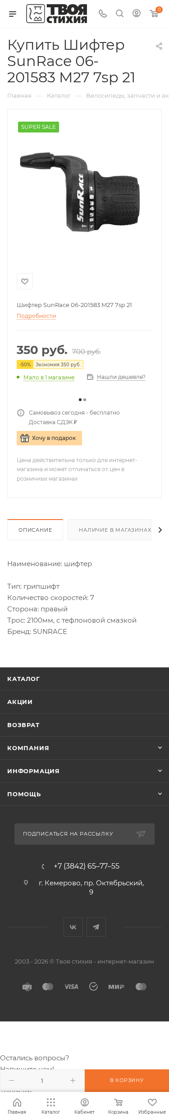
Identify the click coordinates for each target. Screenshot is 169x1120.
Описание (35, 530)
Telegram (96, 927)
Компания (28, 747)
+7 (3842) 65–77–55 (86, 866)
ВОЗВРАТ (23, 724)
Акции (20, 701)
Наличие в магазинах (115, 530)
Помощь (24, 794)
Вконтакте (73, 927)
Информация (33, 771)
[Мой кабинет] (136, 14)
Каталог (23, 678)
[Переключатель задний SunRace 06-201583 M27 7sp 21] (84, 189)
